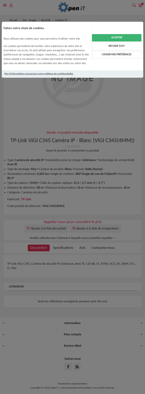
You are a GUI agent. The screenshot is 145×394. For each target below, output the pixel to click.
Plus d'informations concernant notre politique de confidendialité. (39, 74)
